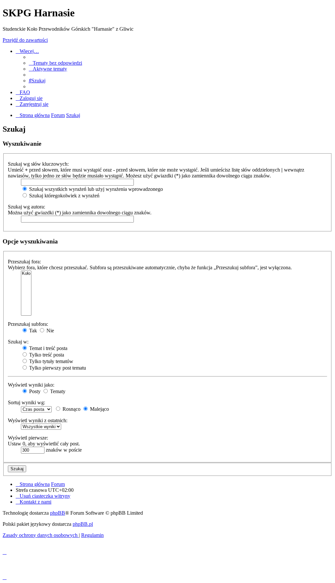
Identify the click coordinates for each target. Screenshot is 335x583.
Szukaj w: (18, 341)
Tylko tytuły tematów (50, 361)
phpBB (57, 513)
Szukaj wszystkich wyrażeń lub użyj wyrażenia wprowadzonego (95, 189)
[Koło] (26, 273)
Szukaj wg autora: (26, 206)
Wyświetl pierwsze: (28, 438)
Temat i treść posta (47, 348)
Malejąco (99, 409)
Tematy (57, 391)
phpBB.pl (83, 524)
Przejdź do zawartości (25, 40)
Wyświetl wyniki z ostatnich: (37, 420)
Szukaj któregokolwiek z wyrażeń (63, 195)
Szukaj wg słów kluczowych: (38, 164)
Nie (49, 330)
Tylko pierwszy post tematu (57, 368)
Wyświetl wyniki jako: (31, 385)
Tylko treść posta (46, 355)
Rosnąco (70, 409)
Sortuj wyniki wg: (26, 402)
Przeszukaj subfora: (28, 324)
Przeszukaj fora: (24, 261)
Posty (34, 391)
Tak (32, 330)
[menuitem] (55, 63)
